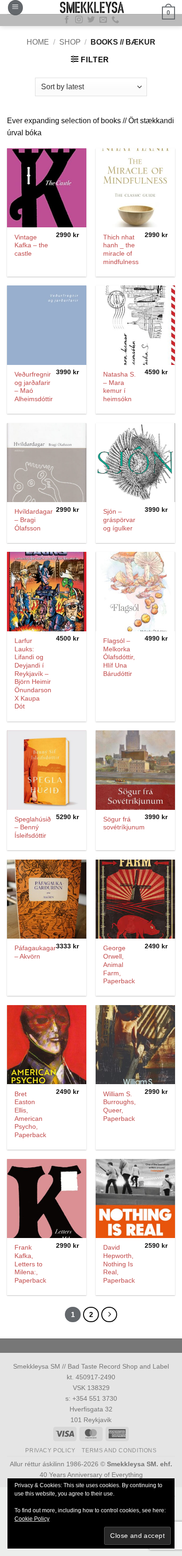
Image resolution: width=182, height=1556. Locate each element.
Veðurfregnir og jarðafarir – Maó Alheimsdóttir (33, 387)
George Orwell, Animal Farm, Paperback (119, 965)
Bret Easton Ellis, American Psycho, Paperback (30, 1115)
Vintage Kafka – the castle (31, 245)
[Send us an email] (103, 20)
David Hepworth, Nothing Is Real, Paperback (119, 1264)
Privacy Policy (50, 1450)
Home (38, 42)
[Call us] (115, 20)
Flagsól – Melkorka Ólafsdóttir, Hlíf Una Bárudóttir (119, 657)
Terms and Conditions (119, 1450)
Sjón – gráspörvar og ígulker (119, 519)
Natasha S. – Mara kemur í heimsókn (119, 387)
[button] (15, 7)
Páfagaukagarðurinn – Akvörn (44, 952)
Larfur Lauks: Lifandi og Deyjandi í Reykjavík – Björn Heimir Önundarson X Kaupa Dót (32, 673)
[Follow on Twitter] (91, 20)
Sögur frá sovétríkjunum (124, 823)
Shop (70, 42)
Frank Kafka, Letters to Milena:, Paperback (30, 1264)
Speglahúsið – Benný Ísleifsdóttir (32, 827)
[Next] (109, 1315)
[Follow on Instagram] (79, 20)
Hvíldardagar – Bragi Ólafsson (33, 519)
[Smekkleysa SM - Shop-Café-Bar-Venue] (91, 7)
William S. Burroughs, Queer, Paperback (119, 1106)
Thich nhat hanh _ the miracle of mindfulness (121, 249)
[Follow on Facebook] (66, 20)
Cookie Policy (31, 1519)
